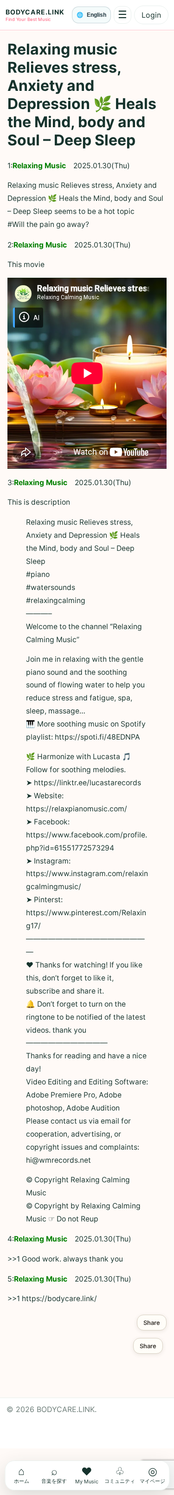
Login (151, 15)
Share (151, 1322)
